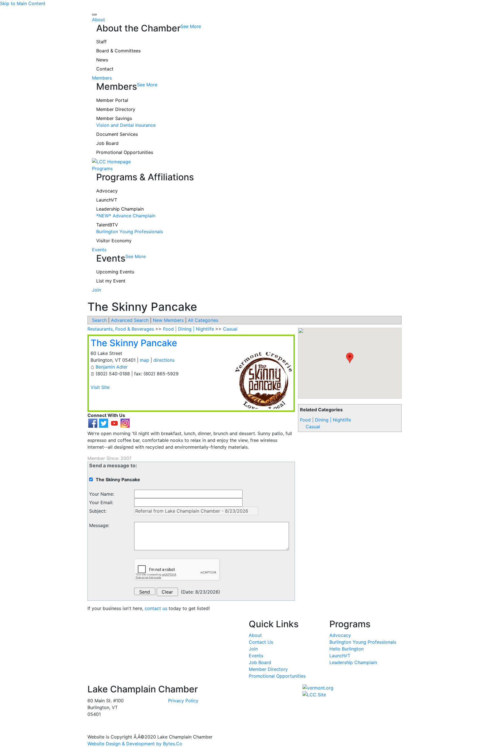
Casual (313, 426)
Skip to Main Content (23, 3)
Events (99, 249)
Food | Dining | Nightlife (325, 420)
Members (102, 78)
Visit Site (100, 387)
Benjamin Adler (112, 367)
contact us (156, 608)
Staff (101, 41)
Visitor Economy (114, 240)
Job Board (107, 143)
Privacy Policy (183, 700)
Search (99, 320)
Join (96, 290)
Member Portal (112, 100)
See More (191, 26)
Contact (104, 69)
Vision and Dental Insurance (126, 125)
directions (164, 360)
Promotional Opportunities (124, 152)
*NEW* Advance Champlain (125, 216)
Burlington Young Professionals (129, 231)
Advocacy (107, 191)
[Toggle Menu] (94, 14)
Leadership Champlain (120, 209)
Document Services (117, 134)
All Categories (203, 320)
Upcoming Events (115, 272)
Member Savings (114, 118)
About (98, 19)
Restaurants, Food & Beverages (120, 329)
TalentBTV (107, 225)
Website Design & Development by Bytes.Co (134, 743)
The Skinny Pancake (134, 342)
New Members (168, 320)
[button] (349, 358)
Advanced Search (130, 320)
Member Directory (115, 109)
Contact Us (261, 642)
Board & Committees (118, 50)
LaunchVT (106, 200)
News (102, 60)
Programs (102, 168)
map (144, 360)
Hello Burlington (346, 649)
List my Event (110, 281)
